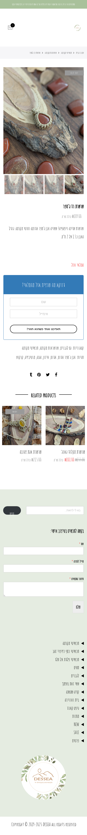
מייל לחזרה (78, 561)
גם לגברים (65, 348)
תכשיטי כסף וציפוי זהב (66, 651)
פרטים (75, 740)
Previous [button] (73, 121)
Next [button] (11, 121)
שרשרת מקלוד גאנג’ (73, 452)
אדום (53, 357)
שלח (78, 607)
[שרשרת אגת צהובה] (21, 425)
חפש (12, 513)
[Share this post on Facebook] (56, 375)
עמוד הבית (80, 52)
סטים (76, 667)
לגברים (75, 675)
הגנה (39, 357)
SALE (76, 732)
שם (81, 544)
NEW (76, 724)
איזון (46, 357)
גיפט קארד (73, 708)
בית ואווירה (72, 700)
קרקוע (19, 357)
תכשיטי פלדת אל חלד (67, 659)
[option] (43, 120)
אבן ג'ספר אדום (67, 357)
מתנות (75, 716)
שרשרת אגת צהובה (30, 452)
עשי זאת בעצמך (70, 683)
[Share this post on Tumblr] (31, 375)
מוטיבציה (30, 357)
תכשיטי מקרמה (66, 52)
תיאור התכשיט (76, 579)
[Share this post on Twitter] (48, 375)
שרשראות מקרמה (51, 52)
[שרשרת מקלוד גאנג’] (65, 425)
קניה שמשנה (72, 692)
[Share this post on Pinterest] (39, 375)
